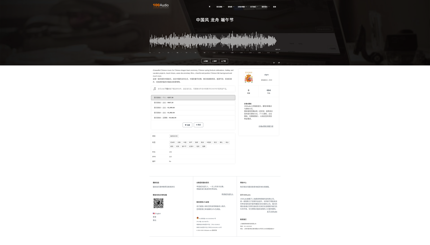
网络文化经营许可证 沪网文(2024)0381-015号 (209, 227)
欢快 (177, 146)
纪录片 (191, 146)
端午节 (184, 146)
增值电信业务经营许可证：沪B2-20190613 (208, 224)
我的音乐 (265, 7)
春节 (190, 142)
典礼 (221, 142)
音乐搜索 (219, 7)
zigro (266, 75)
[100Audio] (160, 6)
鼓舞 (203, 146)
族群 (196, 142)
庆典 (179, 142)
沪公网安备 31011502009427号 (207, 218)
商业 (227, 142)
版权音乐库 (174, 136)
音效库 (230, 7)
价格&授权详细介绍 (266, 126)
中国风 (209, 142)
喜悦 (171, 146)
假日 (215, 142)
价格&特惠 (241, 7)
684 (269, 90)
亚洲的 (172, 142)
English (158, 213)
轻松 (198, 146)
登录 (274, 7)
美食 (202, 142)
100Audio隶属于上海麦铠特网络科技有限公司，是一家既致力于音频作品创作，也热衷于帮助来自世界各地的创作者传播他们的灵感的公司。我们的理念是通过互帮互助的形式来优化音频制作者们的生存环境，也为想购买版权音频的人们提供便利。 (258, 204)
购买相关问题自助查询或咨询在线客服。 (255, 187)
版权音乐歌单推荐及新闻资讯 (164, 187)
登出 (154, 220)
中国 (184, 142)
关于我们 (253, 7)
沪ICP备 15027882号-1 (203, 221)
